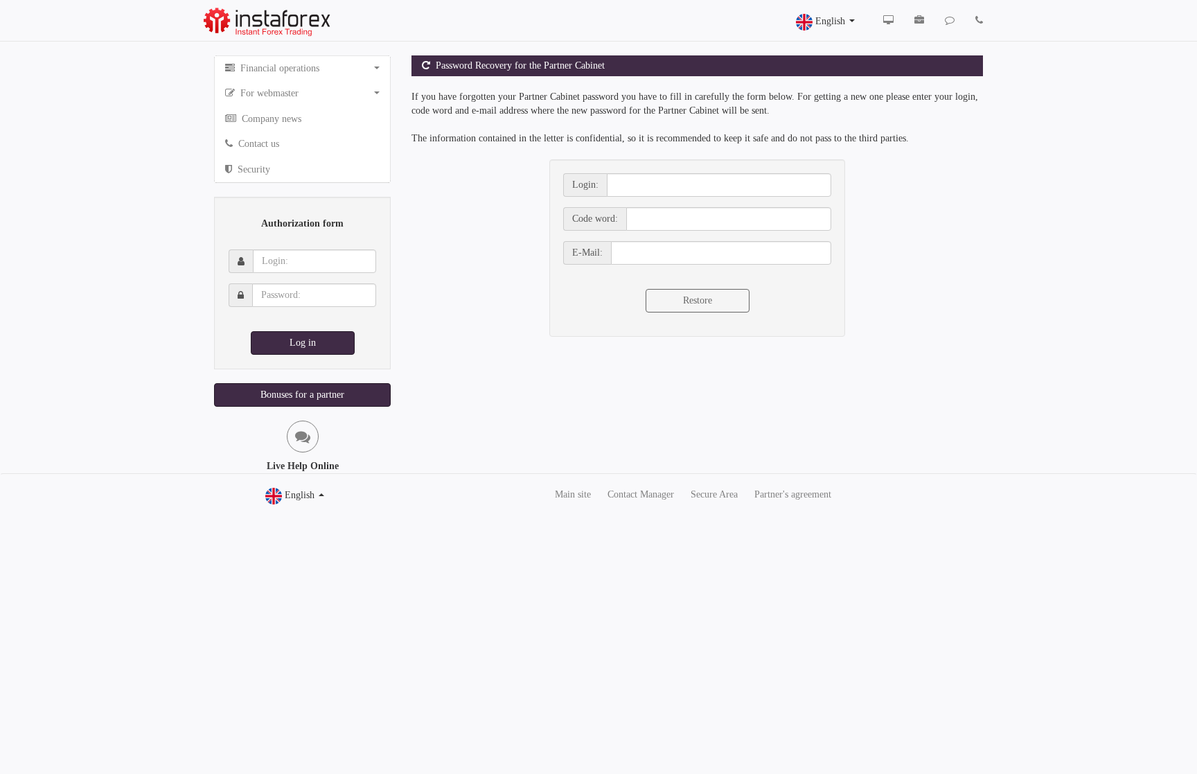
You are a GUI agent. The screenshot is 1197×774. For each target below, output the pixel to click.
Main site (573, 494)
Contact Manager (641, 494)
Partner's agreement (792, 494)
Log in (303, 342)
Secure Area (714, 494)
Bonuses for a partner (302, 394)
